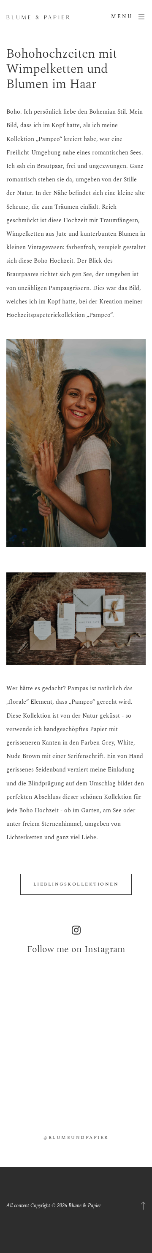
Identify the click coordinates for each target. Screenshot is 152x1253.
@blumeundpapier (75, 1137)
